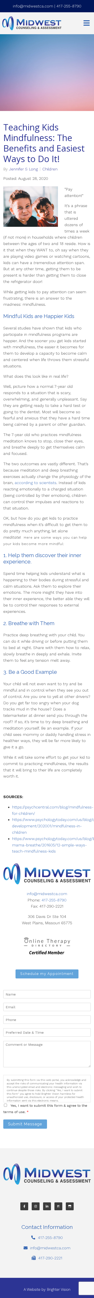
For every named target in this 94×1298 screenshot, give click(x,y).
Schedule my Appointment (47, 974)
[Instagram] (36, 1206)
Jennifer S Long (23, 169)
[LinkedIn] (47, 1206)
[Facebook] (24, 1206)
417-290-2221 (50, 1258)
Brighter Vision (58, 1289)
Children (49, 169)
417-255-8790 (68, 6)
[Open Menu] (87, 23)
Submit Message (25, 1124)
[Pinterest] (58, 1206)
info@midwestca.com (33, 6)
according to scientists (35, 482)
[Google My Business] (70, 1206)
